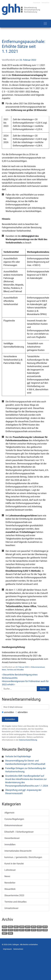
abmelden (23, 712)
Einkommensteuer (38, 667)
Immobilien (9, 844)
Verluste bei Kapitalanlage (18, 756)
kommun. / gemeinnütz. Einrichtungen (23, 857)
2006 (10, 933)
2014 (10, 930)
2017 (39, 927)
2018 (33, 927)
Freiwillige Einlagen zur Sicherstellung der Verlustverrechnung (25, 770)
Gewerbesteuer (12, 838)
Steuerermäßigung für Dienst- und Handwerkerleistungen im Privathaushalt (25, 762)
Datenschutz (45, 2)
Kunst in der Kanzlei (14, 863)
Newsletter (9, 882)
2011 (28, 930)
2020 (22, 927)
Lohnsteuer (10, 870)
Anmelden (10, 719)
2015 (4, 930)
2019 (28, 927)
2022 (10, 927)
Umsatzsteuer (11, 908)
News (4, 670)
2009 (39, 930)
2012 (22, 930)
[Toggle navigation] (45, 23)
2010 (33, 930)
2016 (45, 927)
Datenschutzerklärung (28, 740)
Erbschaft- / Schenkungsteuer (19, 831)
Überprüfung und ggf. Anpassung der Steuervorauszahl (23, 792)
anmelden (9, 712)
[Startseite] (21, 9)
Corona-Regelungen (14, 819)
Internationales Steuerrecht (17, 851)
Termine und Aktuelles (15, 670)
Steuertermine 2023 (14, 895)
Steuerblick (9, 889)
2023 (4, 927)
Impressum (36, 2)
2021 (16, 927)
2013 (16, 930)
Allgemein (9, 812)
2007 (4, 933)
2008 (45, 930)
